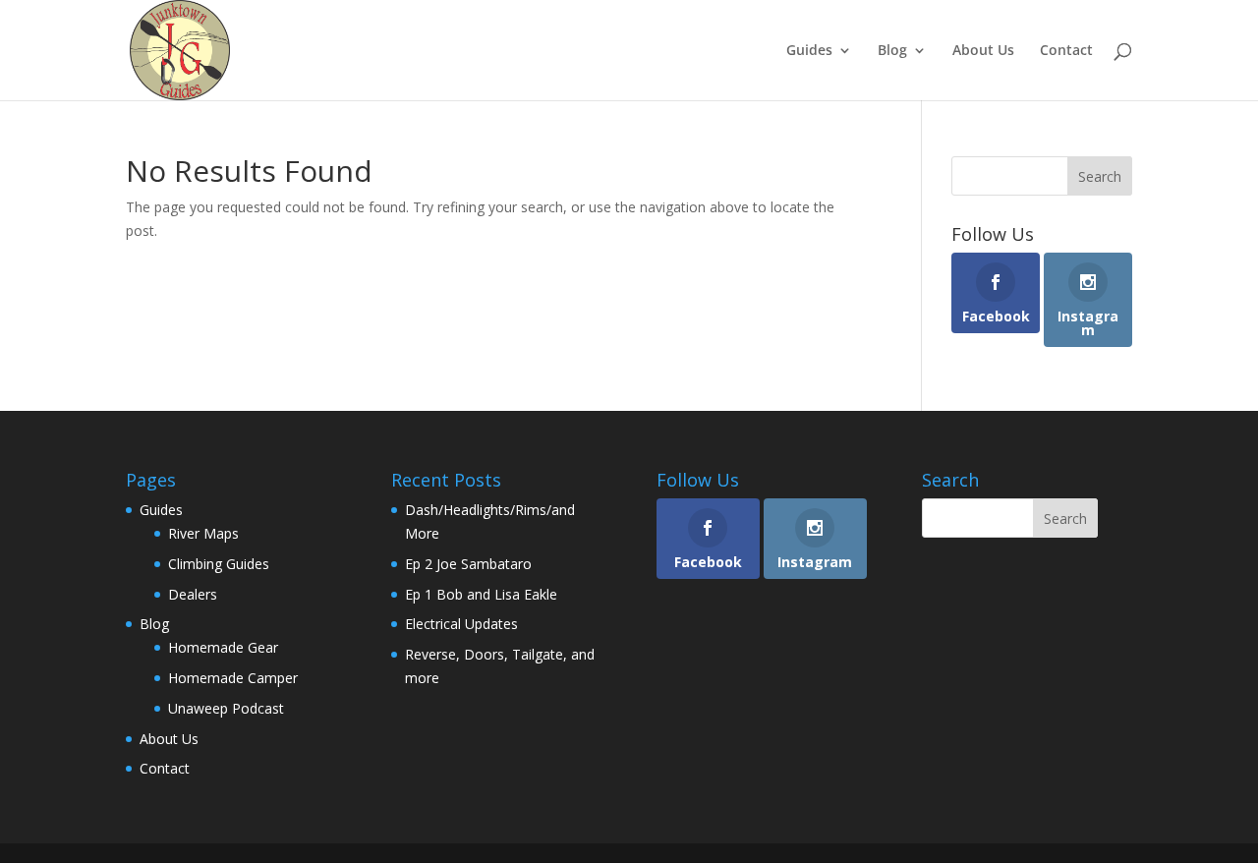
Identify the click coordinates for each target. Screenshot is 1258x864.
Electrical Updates (461, 623)
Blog (892, 51)
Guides (809, 51)
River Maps (203, 533)
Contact (1066, 51)
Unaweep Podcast (226, 708)
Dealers (192, 594)
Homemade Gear (223, 647)
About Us (983, 51)
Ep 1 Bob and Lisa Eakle (481, 594)
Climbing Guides (218, 563)
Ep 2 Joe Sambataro (468, 563)
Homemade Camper (233, 677)
